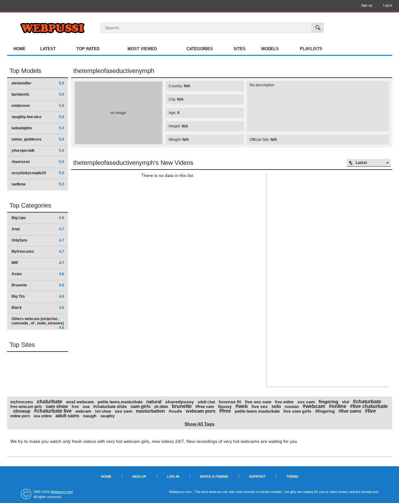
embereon (38, 105)
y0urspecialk (38, 150)
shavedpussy (179, 401)
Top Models (25, 70)
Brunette (38, 285)
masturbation (150, 411)
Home (19, 48)
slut (345, 402)
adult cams (67, 415)
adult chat (206, 402)
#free (225, 411)
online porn (20, 416)
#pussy (225, 406)
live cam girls (297, 411)
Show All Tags (199, 423)
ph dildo (161, 407)
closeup (21, 411)
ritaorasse (38, 162)
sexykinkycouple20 (38, 173)
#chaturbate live (53, 411)
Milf (38, 263)
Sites (239, 48)
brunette (182, 406)
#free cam (204, 406)
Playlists (311, 48)
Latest (48, 48)
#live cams (350, 411)
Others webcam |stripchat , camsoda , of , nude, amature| (38, 323)
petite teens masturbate (257, 411)
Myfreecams (38, 251)
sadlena (38, 184)
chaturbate (49, 401)
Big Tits (38, 296)
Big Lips (38, 218)
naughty (107, 416)
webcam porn (200, 411)
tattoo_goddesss (38, 139)
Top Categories (30, 205)
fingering (328, 401)
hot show (103, 411)
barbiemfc (38, 94)
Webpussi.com (61, 492)
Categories (199, 48)
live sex (260, 406)
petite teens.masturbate (120, 402)
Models (270, 48)
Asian (38, 274)
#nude (175, 411)
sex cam (123, 411)
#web (241, 406)
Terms (292, 476)
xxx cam (306, 401)
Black (38, 307)
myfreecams (21, 402)
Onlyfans (38, 240)
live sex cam (258, 401)
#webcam (314, 406)
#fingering (325, 411)
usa (86, 406)
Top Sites (22, 344)
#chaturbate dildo (110, 406)
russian (292, 406)
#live (370, 411)
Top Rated (87, 48)
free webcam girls (26, 407)
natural (153, 401)
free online (284, 402)
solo (276, 406)
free (75, 407)
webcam (83, 411)
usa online (43, 416)
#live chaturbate (369, 406)
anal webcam (80, 401)
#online (337, 406)
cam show (57, 406)
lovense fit (230, 401)
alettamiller (38, 83)
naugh (90, 415)
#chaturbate (367, 401)
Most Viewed (142, 48)
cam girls (141, 406)
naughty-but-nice (38, 117)
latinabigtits (38, 128)
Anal (38, 229)
